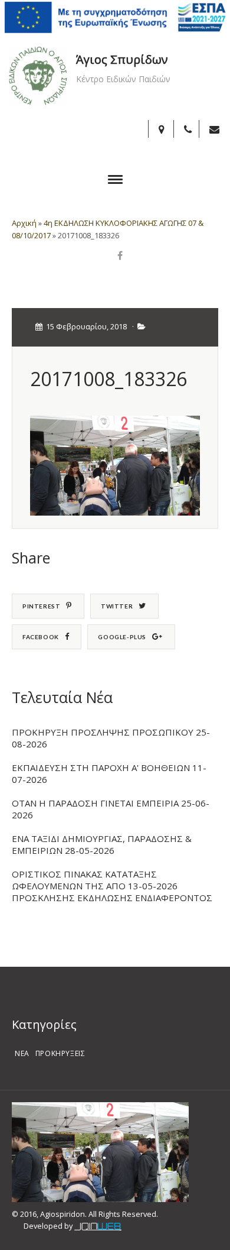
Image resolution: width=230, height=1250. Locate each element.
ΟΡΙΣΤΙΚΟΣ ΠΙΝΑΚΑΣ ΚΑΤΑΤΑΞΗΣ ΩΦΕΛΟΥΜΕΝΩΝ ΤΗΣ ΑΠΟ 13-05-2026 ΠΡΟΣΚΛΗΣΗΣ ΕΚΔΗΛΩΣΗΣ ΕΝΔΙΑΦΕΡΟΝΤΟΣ (112, 886)
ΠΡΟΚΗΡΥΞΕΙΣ (60, 1053)
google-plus (122, 636)
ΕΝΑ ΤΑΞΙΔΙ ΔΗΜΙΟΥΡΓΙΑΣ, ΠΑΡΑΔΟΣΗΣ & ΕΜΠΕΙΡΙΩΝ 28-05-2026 (102, 844)
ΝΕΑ (22, 1053)
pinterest (41, 606)
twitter (117, 606)
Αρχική (24, 223)
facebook (40, 636)
